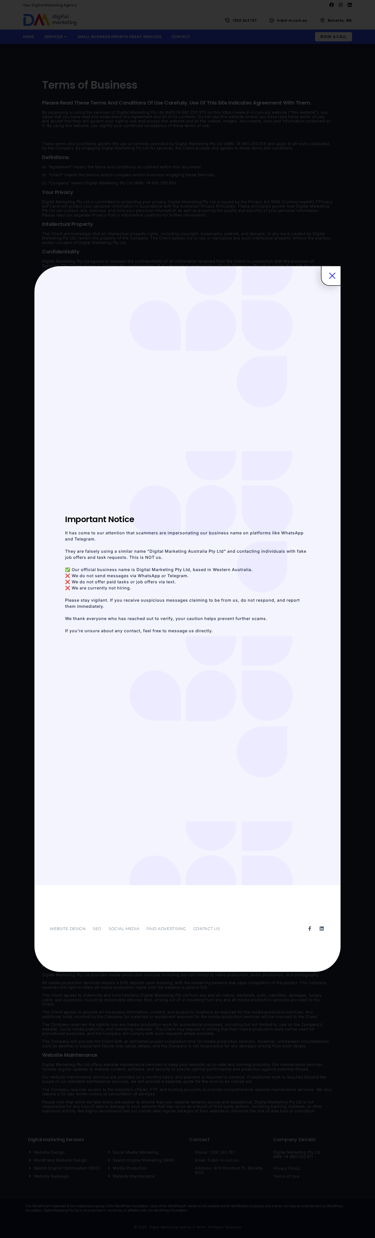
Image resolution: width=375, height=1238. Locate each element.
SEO (97, 929)
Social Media (124, 929)
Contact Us (206, 929)
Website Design (68, 929)
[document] (187, 619)
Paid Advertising (166, 929)
